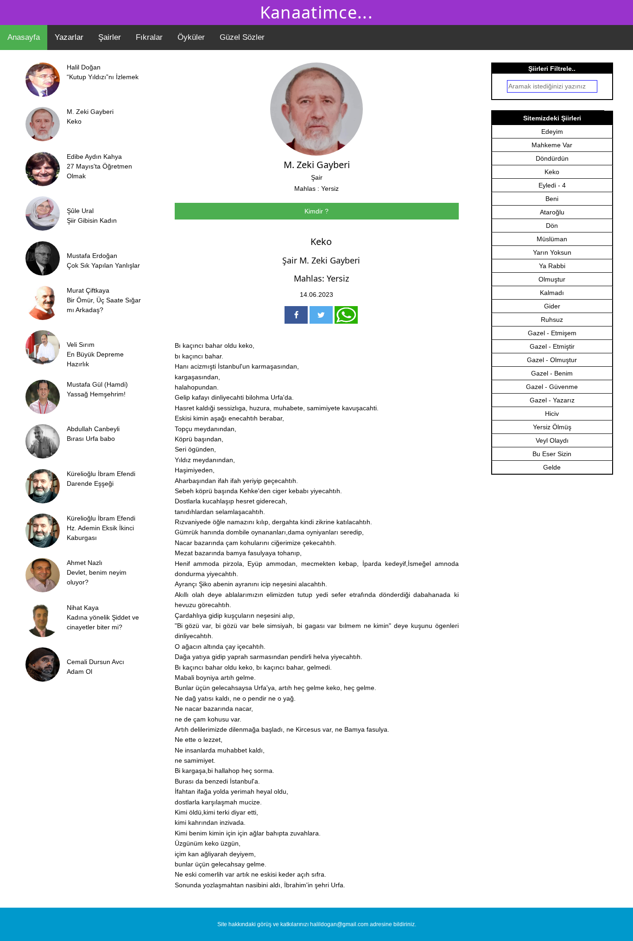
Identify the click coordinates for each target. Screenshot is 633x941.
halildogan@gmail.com (339, 924)
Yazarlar (69, 37)
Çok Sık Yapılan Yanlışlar (103, 265)
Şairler (109, 37)
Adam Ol (79, 671)
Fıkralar (149, 37)
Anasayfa (23, 37)
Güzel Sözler (242, 37)
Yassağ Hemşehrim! (96, 394)
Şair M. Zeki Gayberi (321, 260)
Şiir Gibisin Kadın (92, 220)
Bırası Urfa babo (91, 438)
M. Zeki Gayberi (317, 164)
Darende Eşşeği (90, 483)
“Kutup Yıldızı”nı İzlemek (103, 77)
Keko (74, 121)
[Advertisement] (554, 639)
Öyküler (191, 37)
